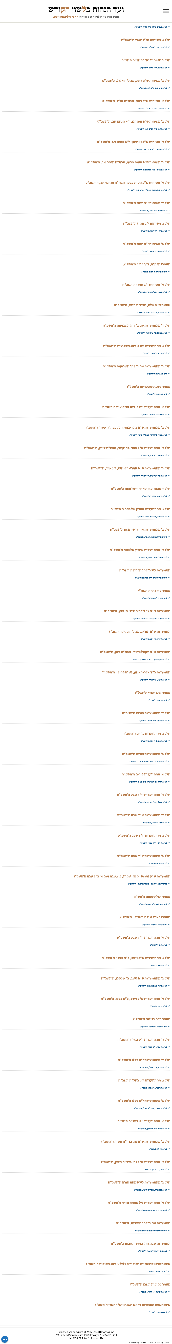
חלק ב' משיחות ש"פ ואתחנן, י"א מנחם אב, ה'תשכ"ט (133, 121)
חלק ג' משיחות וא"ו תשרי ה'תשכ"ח (145, 39)
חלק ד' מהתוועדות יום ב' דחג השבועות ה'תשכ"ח (136, 325)
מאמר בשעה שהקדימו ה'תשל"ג (148, 386)
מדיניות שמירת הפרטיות (150, 1343)
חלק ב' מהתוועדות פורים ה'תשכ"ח (146, 754)
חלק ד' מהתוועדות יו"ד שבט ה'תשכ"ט (143, 815)
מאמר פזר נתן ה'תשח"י (154, 590)
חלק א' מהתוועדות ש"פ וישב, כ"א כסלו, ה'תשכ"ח (135, 998)
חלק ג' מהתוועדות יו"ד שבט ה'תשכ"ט (144, 835)
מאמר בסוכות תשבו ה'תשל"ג (150, 1284)
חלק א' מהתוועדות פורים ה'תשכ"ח (146, 774)
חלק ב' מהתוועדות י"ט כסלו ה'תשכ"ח (144, 1100)
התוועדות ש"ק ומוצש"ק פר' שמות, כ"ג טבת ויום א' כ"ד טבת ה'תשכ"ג (122, 876)
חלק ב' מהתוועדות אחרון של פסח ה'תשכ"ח (140, 529)
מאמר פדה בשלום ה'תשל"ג (151, 1019)
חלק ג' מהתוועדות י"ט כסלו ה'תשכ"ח (144, 1080)
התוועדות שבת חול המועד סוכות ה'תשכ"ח (140, 1243)
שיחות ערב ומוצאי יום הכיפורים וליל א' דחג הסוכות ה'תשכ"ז (128, 1264)
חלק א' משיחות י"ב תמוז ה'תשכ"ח (146, 284)
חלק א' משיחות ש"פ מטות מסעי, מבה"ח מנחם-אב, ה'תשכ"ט (127, 182)
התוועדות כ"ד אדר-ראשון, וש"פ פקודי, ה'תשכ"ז (136, 672)
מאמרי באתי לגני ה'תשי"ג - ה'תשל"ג (144, 917)
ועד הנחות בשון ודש (86, 9)
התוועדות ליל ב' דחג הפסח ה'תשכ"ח (144, 570)
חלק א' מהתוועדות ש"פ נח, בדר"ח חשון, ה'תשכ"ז (135, 1162)
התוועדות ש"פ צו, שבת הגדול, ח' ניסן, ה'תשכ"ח (137, 611)
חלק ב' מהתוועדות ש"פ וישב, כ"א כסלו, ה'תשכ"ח (135, 978)
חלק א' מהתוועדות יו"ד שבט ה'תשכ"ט (143, 937)
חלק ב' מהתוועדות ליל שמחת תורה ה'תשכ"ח (139, 1182)
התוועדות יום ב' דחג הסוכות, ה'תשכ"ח (143, 1223)
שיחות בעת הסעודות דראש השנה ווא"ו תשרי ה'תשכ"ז (132, 1304)
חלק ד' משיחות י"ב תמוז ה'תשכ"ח (146, 203)
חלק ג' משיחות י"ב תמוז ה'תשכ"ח (146, 223)
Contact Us (97, 1338)
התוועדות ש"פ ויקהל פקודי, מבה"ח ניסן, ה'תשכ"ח (135, 651)
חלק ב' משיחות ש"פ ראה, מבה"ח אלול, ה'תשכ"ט (136, 80)
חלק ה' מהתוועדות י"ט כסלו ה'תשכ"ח (143, 1039)
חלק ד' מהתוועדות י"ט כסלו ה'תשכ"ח (144, 1060)
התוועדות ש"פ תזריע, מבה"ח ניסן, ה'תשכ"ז (139, 631)
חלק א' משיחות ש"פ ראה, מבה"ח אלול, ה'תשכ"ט (136, 101)
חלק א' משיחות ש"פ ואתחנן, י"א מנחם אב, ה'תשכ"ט (133, 141)
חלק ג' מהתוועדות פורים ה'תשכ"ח (146, 733)
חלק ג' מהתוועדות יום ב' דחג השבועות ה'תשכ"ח (136, 345)
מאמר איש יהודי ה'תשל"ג (152, 692)
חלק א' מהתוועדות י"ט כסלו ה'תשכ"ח (143, 1121)
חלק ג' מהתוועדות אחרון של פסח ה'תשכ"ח (140, 509)
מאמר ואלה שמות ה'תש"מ (152, 896)
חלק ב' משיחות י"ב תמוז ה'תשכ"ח (146, 243)
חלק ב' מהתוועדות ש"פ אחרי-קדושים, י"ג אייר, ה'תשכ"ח (130, 468)
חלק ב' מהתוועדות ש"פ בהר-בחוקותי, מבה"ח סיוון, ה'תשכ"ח (127, 427)
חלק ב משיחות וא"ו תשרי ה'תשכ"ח (145, 60)
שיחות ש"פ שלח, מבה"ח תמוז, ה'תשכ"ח (142, 305)
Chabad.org (134, 1343)
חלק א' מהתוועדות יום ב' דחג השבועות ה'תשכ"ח (136, 407)
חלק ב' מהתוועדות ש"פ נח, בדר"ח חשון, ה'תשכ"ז (135, 1141)
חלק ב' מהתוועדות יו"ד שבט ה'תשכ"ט (143, 856)
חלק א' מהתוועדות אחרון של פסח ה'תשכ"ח (140, 549)
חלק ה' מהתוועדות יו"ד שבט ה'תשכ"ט (143, 794)
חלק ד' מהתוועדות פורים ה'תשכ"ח (146, 713)
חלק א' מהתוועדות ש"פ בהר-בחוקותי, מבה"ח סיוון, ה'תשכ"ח (127, 447)
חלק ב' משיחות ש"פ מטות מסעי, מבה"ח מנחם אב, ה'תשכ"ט (128, 162)
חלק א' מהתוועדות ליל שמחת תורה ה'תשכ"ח (139, 1202)
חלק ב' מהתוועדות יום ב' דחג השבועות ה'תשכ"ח (136, 366)
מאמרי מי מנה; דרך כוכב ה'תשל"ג (146, 264)
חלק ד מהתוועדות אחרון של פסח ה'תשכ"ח (140, 488)
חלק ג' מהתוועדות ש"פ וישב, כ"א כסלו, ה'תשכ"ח (136, 958)
